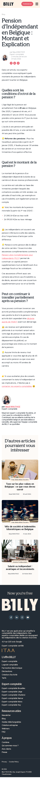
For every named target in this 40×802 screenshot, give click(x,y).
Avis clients (6, 749)
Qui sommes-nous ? (10, 745)
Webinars (5, 728)
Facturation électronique (12, 668)
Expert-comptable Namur (12, 698)
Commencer (27, 4)
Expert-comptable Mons (12, 701)
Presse (4, 752)
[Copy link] (18, 63)
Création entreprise (10, 725)
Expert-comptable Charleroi (13, 695)
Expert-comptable (9, 661)
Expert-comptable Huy (11, 705)
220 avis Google (15, 642)
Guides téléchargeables (11, 722)
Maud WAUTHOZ (12, 406)
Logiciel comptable (10, 665)
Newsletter (6, 715)
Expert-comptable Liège (12, 691)
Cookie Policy (14, 762)
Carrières (5, 742)
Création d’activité (9, 675)
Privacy (4, 762)
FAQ (3, 732)
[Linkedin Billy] (14, 63)
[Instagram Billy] (22, 617)
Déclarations (7, 671)
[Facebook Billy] (11, 63)
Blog (3, 14)
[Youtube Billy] (28, 617)
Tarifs (4, 678)
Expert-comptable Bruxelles (13, 688)
